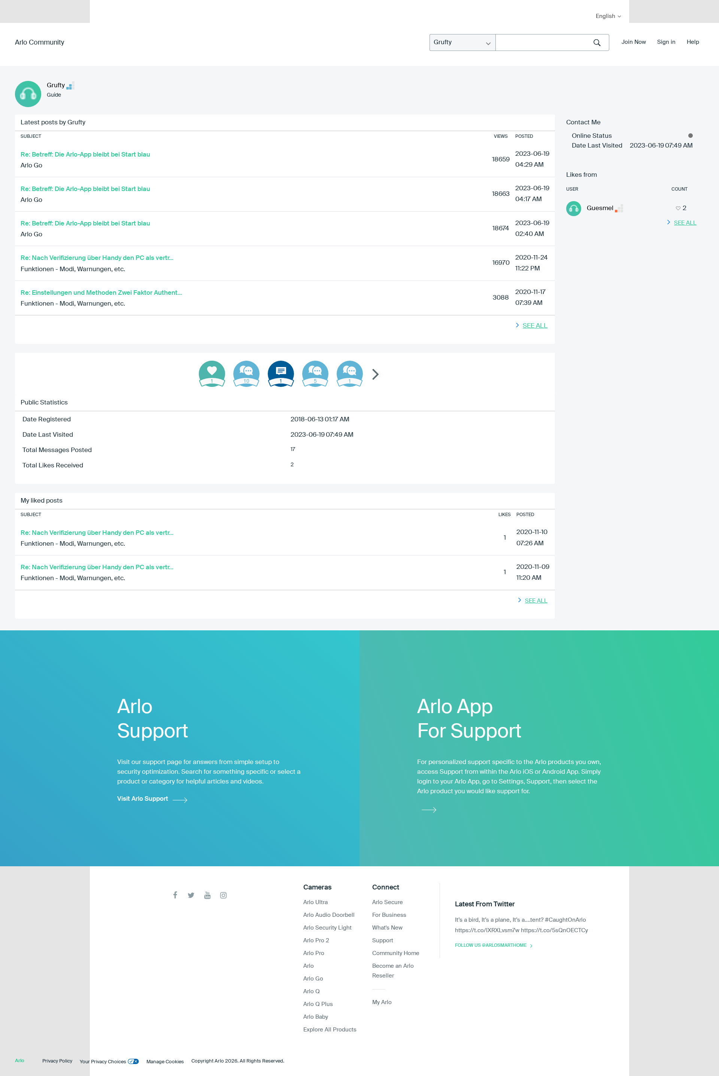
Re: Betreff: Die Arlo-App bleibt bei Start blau (85, 155)
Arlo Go (31, 166)
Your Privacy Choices (103, 1062)
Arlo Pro (313, 953)
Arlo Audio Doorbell (329, 915)
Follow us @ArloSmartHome (491, 945)
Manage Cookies (165, 1062)
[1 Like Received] (211, 373)
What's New (387, 928)
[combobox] (552, 42)
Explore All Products (330, 1030)
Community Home (395, 953)
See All (535, 326)
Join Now (634, 42)
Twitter (191, 895)
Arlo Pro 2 (316, 940)
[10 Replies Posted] (246, 373)
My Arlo (101, 4)
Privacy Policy (57, 1061)
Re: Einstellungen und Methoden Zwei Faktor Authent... (101, 293)
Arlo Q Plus (318, 1004)
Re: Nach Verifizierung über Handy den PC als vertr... (97, 258)
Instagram (223, 895)
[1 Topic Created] (280, 373)
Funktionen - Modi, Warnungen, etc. (73, 269)
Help (693, 42)
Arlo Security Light (327, 928)
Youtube (207, 895)
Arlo (308, 966)
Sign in (666, 42)
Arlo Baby (315, 1017)
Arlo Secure (387, 902)
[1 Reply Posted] (349, 373)
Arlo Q (311, 991)
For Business (389, 915)
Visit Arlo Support (142, 799)
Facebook (175, 895)
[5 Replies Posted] (315, 373)
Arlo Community (39, 42)
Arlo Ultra (315, 902)
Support (382, 940)
